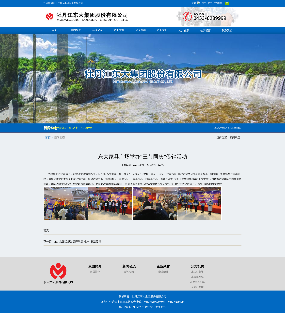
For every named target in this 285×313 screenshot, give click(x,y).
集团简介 (95, 266)
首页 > (49, 137)
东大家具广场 (197, 282)
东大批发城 (197, 276)
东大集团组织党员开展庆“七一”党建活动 (68, 127)
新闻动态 (129, 266)
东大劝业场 (197, 271)
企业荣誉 (163, 266)
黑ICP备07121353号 (130, 307)
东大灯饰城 (197, 287)
